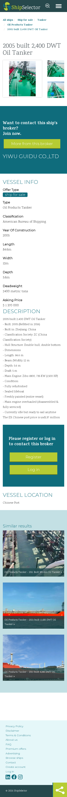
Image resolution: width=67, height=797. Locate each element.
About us (11, 739)
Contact (11, 762)
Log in (34, 469)
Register (33, 457)
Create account (15, 767)
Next (36, 79)
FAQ (8, 744)
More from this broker (32, 143)
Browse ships (14, 757)
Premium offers (16, 748)
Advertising (13, 753)
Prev (9, 79)
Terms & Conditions (18, 735)
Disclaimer (12, 730)
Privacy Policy (14, 726)
